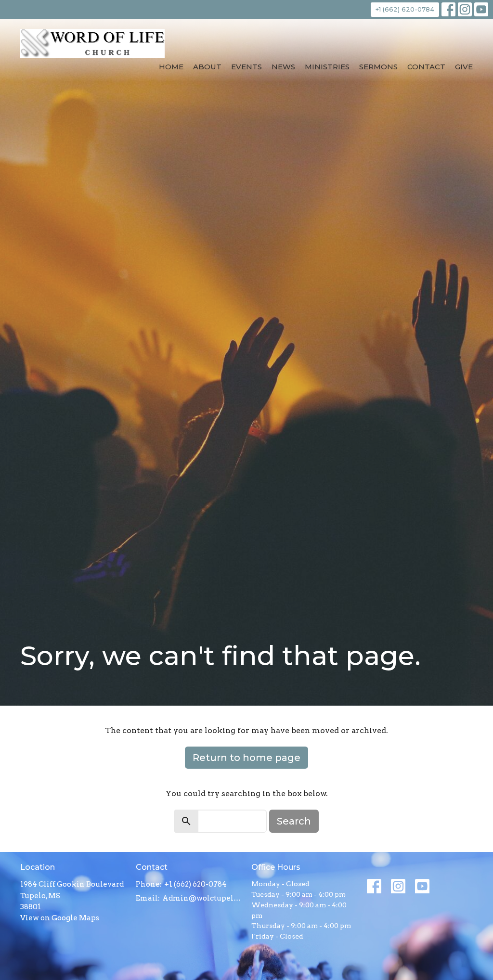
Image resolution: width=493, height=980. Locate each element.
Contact (426, 66)
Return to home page (246, 757)
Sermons (378, 66)
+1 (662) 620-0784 (405, 9)
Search (294, 821)
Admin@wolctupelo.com (202, 898)
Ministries (327, 66)
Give (464, 66)
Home (171, 66)
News (283, 66)
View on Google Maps (59, 918)
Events (246, 66)
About (207, 66)
